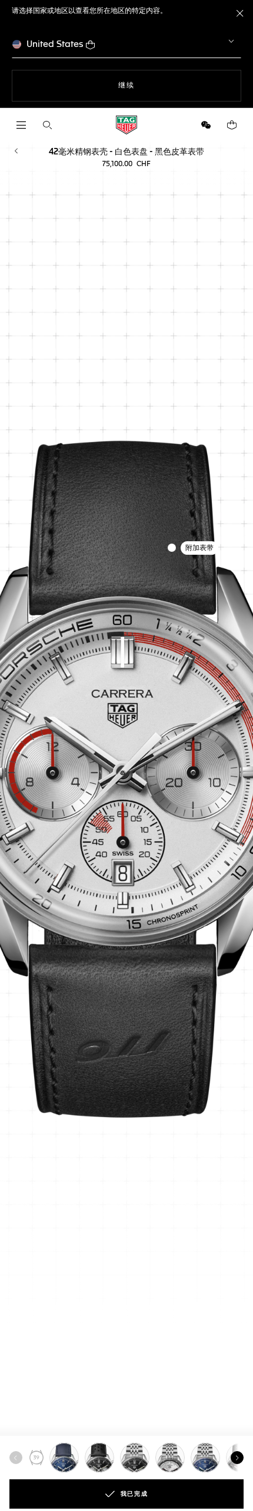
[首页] (126, 125)
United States (55, 44)
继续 (150, 85)
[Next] (237, 1457)
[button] (206, 125)
